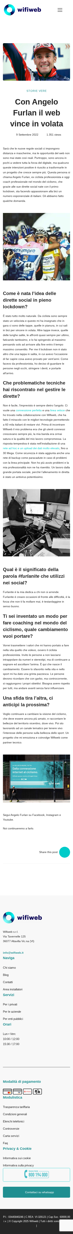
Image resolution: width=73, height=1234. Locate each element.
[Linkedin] (41, 1051)
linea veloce (57, 410)
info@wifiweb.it (13, 952)
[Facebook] (5, 1051)
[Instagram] (17, 1051)
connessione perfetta (29, 410)
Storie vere (36, 90)
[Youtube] (29, 1051)
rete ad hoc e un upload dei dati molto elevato (31, 448)
